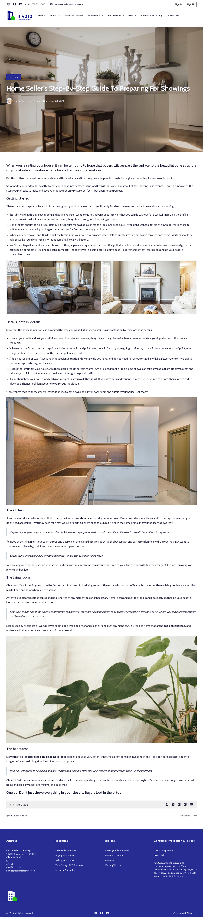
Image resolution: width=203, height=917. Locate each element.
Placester (192, 913)
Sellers (13, 77)
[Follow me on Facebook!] (14, 4)
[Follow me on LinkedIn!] (20, 4)
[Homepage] (19, 15)
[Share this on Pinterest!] (185, 804)
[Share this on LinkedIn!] (179, 804)
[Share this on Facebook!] (167, 804)
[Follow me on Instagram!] (8, 4)
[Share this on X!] (173, 804)
